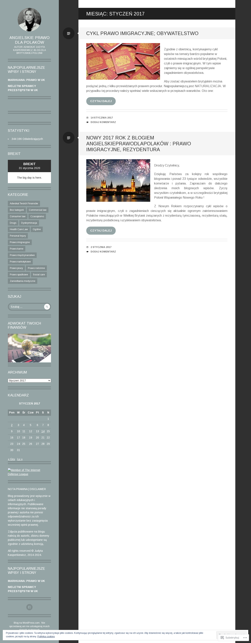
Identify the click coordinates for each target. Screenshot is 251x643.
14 (43, 431)
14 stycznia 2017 (102, 117)
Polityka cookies (46, 636)
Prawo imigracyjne (20, 242)
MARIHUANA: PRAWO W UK (26, 79)
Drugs (13, 223)
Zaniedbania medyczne (22, 281)
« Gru (11, 459)
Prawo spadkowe (19, 274)
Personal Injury (18, 235)
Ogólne (37, 229)
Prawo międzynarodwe (22, 255)
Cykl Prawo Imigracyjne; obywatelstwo (142, 33)
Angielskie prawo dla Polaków (29, 39)
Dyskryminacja (29, 223)
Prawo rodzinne (36, 268)
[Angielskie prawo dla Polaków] (29, 19)
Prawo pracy (16, 268)
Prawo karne (16, 248)
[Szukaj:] (29, 306)
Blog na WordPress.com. (27, 622)
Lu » (20, 459)
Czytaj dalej (101, 101)
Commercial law (37, 210)
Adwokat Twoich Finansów (24, 203)
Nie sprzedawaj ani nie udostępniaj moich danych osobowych (29, 626)
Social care (39, 274)
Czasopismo (37, 216)
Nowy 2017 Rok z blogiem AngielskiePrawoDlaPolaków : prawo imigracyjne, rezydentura (138, 143)
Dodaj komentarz (103, 122)
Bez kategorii (17, 210)
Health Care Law (19, 229)
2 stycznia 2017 (101, 247)
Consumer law (17, 216)
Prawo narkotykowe (20, 261)
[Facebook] (29, 607)
